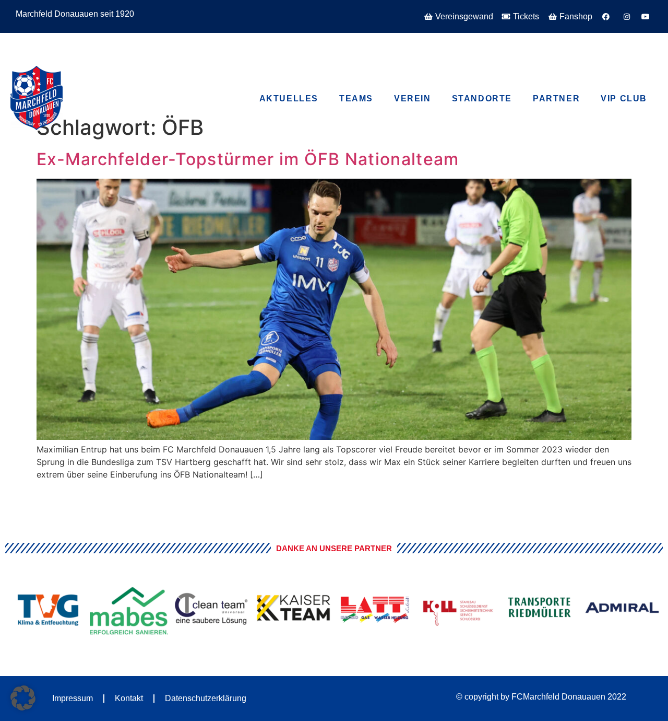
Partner (556, 98)
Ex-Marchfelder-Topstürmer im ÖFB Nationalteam (248, 159)
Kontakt (129, 698)
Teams (356, 98)
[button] (23, 698)
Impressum (72, 698)
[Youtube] (593, 45)
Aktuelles (288, 98)
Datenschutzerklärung (205, 698)
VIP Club (78, 41)
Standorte (482, 98)
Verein (412, 98)
